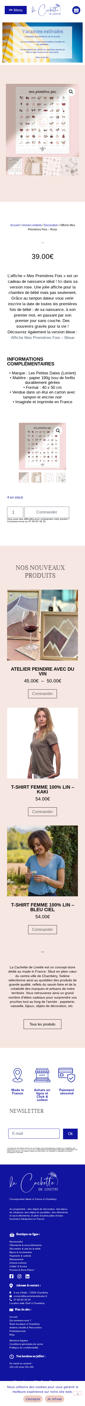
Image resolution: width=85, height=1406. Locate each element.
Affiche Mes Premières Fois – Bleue (42, 337)
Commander (46, 512)
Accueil (15, 225)
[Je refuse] (77, 1393)
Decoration (51, 225)
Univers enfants (32, 225)
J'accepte (33, 1399)
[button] (71, 92)
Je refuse (54, 1399)
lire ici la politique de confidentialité (25, 1149)
